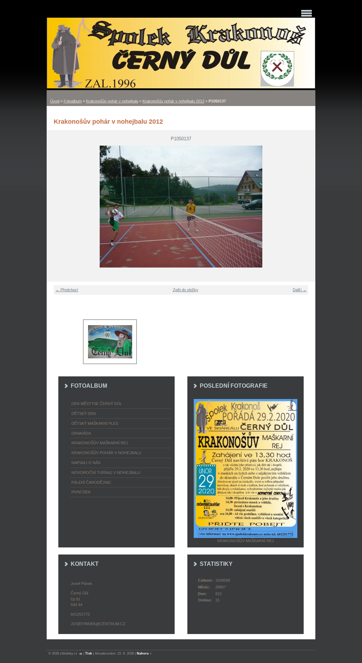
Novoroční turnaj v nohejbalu (105, 472)
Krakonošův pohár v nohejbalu (112, 101)
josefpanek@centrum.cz (98, 624)
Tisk (88, 653)
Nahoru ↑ (144, 653)
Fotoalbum (73, 101)
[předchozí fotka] (56, 207)
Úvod (54, 101)
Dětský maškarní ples (94, 423)
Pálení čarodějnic (91, 482)
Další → (299, 290)
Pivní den (80, 492)
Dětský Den (83, 413)
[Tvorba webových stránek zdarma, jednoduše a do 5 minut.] (80, 653)
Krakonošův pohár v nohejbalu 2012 (173, 101)
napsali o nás (85, 462)
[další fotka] (306, 207)
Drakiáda (81, 433)
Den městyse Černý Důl (96, 403)
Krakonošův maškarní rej (99, 443)
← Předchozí (67, 290)
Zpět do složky (185, 290)
